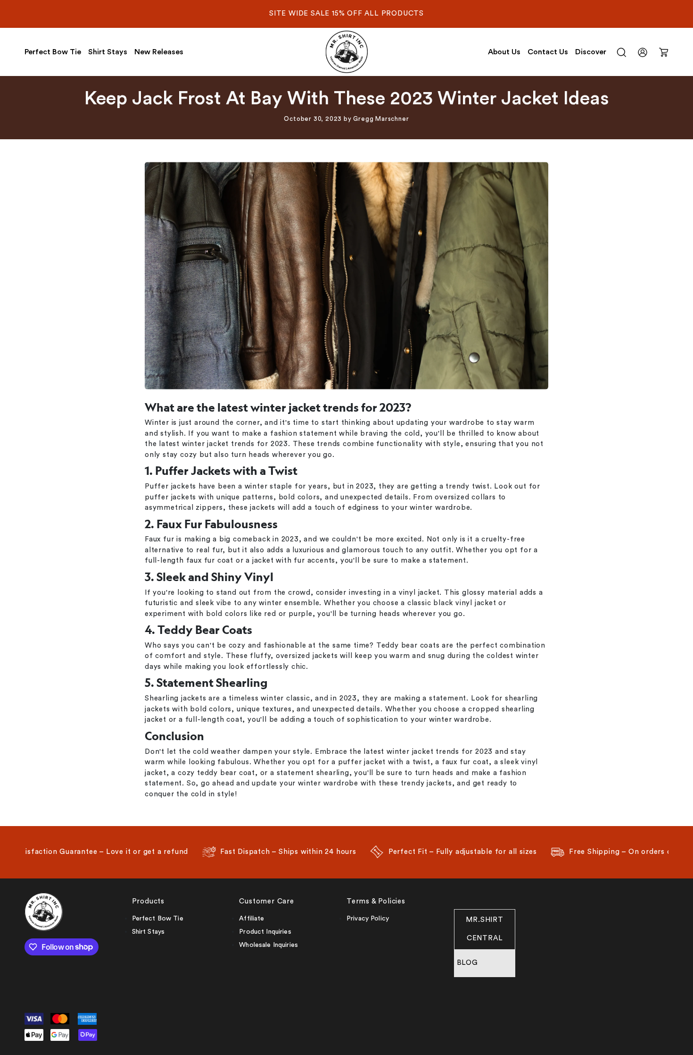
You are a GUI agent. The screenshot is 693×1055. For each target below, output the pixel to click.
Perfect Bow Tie (53, 52)
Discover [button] (590, 52)
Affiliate (251, 918)
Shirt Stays (107, 52)
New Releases (158, 52)
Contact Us (548, 52)
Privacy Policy (367, 918)
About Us (504, 52)
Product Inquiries (265, 931)
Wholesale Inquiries (268, 945)
